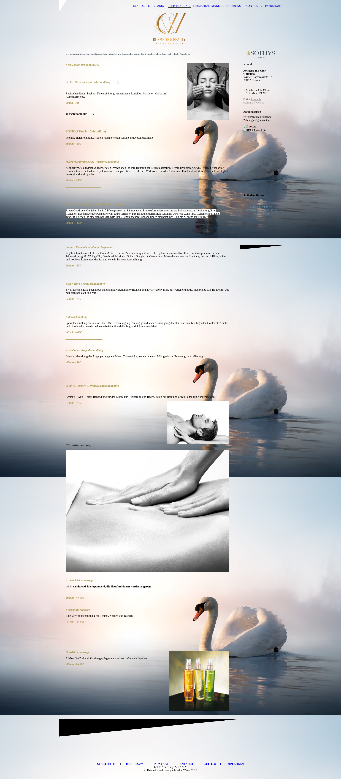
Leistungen (178, 5)
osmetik (257, 99)
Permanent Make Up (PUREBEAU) (217, 5)
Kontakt (253, 5)
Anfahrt (187, 763)
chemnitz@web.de (253, 102)
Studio (158, 5)
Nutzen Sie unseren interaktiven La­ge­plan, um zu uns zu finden (261, 210)
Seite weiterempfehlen (224, 763)
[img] (170, 29)
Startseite (141, 5)
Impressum (273, 5)
